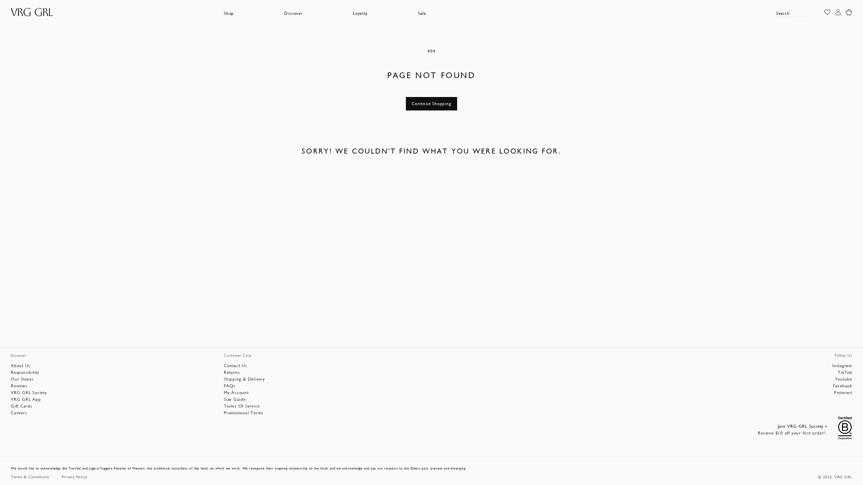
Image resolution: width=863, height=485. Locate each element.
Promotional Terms (243, 412)
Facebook (842, 385)
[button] (229, 13)
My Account (236, 392)
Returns (232, 372)
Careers (19, 412)
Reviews (19, 385)
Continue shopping (431, 103)
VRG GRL (843, 477)
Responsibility (25, 372)
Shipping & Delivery (244, 379)
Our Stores (22, 379)
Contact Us (235, 365)
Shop (229, 13)
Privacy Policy (74, 477)
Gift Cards (21, 406)
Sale (422, 13)
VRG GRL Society (29, 392)
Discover (293, 13)
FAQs (229, 385)
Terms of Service (242, 406)
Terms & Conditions (30, 477)
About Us (20, 365)
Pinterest (843, 392)
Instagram (842, 365)
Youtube (843, 379)
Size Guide (235, 399)
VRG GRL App (26, 399)
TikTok (845, 372)
